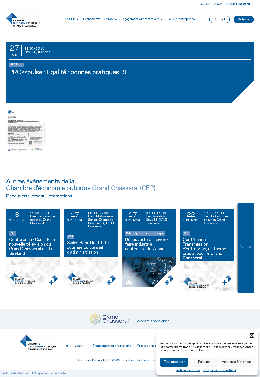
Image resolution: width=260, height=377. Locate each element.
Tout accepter (174, 361)
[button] (252, 335)
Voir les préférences (237, 361)
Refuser (204, 361)
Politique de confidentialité (219, 370)
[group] (33, 248)
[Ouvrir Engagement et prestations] (162, 19)
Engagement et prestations (112, 346)
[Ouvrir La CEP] (77, 19)
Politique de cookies (188, 370)
